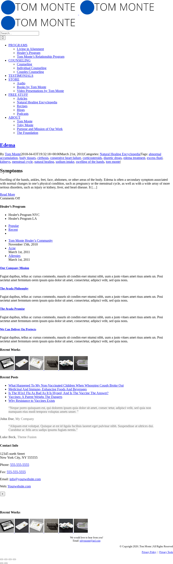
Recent (13, 229)
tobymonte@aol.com (90, 540)
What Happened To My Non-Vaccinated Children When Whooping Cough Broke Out (66, 385)
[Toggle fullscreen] (10, 559)
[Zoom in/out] (14, 559)
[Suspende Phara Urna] (81, 369)
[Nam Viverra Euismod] (51, 369)
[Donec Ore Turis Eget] (7, 369)
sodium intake (65, 161)
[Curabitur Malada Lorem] (66, 369)
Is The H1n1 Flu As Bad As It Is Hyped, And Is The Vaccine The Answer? (58, 393)
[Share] (6, 559)
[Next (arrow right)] (6, 563)
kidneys (5, 161)
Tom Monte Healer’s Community (30, 240)
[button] (14, 268)
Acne (12, 248)
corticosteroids (92, 158)
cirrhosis (43, 158)
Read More (7, 194)
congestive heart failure (65, 158)
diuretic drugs (113, 158)
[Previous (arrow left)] (1, 563)
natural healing (44, 161)
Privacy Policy (149, 552)
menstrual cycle (22, 161)
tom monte (113, 161)
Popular (13, 226)
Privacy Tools (166, 552)
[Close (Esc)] (1, 559)
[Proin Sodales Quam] (37, 369)
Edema (7, 145)
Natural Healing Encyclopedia (120, 154)
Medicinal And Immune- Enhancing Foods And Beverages (47, 389)
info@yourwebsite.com (25, 479)
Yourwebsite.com (19, 486)
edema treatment (134, 158)
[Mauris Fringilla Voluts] (22, 369)
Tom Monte (12, 154)
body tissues (27, 158)
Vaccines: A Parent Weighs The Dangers (35, 397)
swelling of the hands (90, 161)
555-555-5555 (19, 465)
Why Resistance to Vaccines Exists (31, 400)
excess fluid (154, 158)
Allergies (14, 256)
